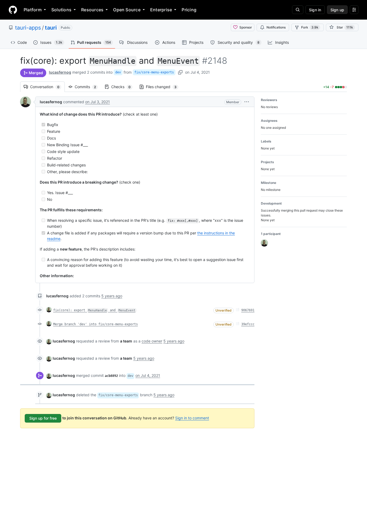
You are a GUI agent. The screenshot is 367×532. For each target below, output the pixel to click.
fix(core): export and (94, 310)
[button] (246, 102)
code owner (152, 341)
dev (118, 72)
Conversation (47, 86)
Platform (33, 9)
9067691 (247, 310)
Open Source (127, 9)
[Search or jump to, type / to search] (297, 9)
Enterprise (161, 9)
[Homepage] (13, 9)
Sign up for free (43, 418)
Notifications (276, 27)
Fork (309, 27)
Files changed (164, 86)
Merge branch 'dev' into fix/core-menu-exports (95, 324)
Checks (123, 86)
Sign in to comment (192, 418)
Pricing (189, 9)
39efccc (247, 324)
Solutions (61, 9)
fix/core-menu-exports (154, 72)
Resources (92, 9)
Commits (88, 86)
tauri (51, 27)
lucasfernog (60, 72)
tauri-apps (28, 27)
